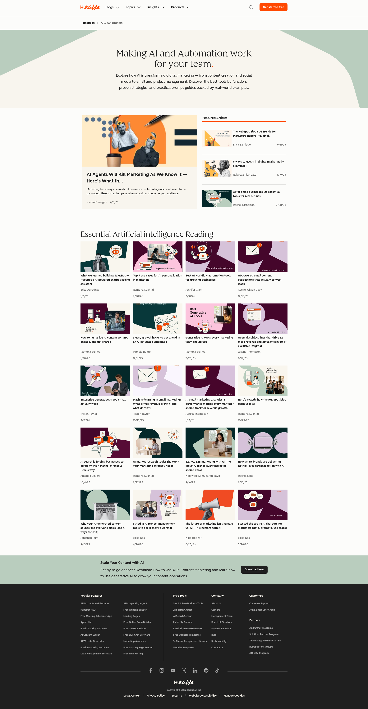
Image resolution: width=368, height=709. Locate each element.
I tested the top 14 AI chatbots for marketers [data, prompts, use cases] (262, 526)
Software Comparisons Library (190, 641)
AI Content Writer (90, 635)
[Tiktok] (217, 671)
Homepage (87, 23)
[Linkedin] (195, 671)
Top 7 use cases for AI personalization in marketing (157, 277)
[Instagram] (161, 671)
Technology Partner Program (265, 640)
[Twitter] (184, 671)
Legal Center (131, 695)
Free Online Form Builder (137, 622)
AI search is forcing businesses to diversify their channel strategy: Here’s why (102, 466)
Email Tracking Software (93, 628)
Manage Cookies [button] (234, 695)
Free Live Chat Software (136, 635)
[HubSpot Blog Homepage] (90, 7)
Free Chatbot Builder (135, 628)
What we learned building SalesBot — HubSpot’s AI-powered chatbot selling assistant (105, 280)
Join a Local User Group (262, 609)
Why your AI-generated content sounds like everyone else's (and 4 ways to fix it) (102, 528)
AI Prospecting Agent (135, 603)
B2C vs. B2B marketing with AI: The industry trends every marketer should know (208, 466)
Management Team (221, 616)
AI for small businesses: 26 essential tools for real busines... (256, 194)
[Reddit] (206, 671)
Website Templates (184, 647)
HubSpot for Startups (261, 646)
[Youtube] (172, 671)
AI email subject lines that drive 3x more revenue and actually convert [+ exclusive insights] (262, 342)
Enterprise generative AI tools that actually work (103, 402)
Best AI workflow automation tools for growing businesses (208, 277)
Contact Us (217, 647)
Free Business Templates (187, 635)
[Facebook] (150, 671)
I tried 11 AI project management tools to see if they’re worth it (154, 526)
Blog (214, 635)
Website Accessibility (203, 695)
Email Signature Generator (188, 628)
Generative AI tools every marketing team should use (209, 339)
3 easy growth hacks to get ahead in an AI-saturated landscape (156, 339)
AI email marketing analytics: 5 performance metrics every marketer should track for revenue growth (210, 404)
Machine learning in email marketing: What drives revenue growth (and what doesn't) (157, 404)
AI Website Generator (92, 641)
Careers (215, 609)
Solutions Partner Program (263, 634)
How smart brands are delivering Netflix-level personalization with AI (261, 464)
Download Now (254, 569)
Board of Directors (221, 622)
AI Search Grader (182, 609)
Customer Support (259, 603)
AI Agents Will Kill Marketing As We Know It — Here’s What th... (137, 178)
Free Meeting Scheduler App (96, 616)
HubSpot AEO (88, 609)
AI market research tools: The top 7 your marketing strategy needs (156, 464)
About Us (216, 603)
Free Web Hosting (133, 653)
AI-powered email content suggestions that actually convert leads (260, 280)
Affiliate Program (259, 653)
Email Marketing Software (94, 647)
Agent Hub (86, 622)
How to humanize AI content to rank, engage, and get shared (104, 339)
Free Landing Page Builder (138, 647)
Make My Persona (182, 622)
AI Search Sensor (182, 616)
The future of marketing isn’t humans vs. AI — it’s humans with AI (209, 526)
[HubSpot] (184, 682)
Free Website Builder (135, 609)
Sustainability (219, 641)
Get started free (273, 7)
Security (177, 695)
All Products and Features (94, 603)
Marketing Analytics (134, 641)
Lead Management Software (96, 653)
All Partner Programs (261, 628)
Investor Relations (221, 628)
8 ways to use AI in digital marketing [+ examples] (258, 164)
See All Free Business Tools (188, 603)
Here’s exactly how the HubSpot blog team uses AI (262, 402)
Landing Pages (131, 616)
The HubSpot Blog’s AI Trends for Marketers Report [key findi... (254, 133)
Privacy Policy (156, 695)
